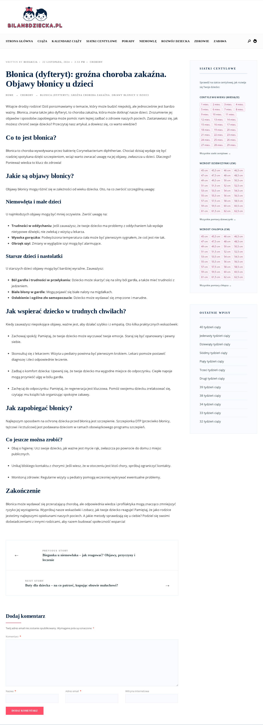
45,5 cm (216, 170)
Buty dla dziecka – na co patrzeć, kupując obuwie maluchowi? (71, 583)
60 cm (227, 205)
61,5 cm (216, 211)
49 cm (204, 180)
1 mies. (205, 104)
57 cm (204, 200)
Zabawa (220, 41)
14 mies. (231, 119)
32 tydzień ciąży (210, 421)
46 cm (227, 170)
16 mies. (218, 124)
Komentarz (13, 636)
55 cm (204, 195)
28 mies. (218, 145)
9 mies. (205, 114)
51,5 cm (216, 185)
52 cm (227, 185)
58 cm (227, 200)
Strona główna (19, 41)
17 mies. (231, 124)
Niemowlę (148, 41)
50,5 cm (238, 180)
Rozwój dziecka (175, 41)
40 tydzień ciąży (210, 327)
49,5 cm (216, 180)
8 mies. (240, 109)
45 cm (204, 170)
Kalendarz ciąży (67, 41)
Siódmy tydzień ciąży (213, 353)
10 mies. (217, 114)
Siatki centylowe (101, 41)
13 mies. (218, 119)
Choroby (96, 62)
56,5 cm (238, 195)
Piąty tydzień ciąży (212, 361)
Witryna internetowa (137, 691)
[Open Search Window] (249, 41)
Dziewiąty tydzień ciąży (215, 344)
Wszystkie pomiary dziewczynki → (218, 219)
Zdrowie (201, 41)
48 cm (227, 175)
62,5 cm (238, 211)
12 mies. (205, 119)
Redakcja (31, 62)
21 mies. (205, 134)
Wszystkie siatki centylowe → (215, 153)
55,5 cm (216, 195)
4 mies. (240, 104)
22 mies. (218, 134)
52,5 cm (238, 185)
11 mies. (230, 114)
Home (10, 95)
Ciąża (42, 41)
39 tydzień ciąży (210, 387)
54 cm (227, 190)
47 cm (204, 175)
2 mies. (216, 104)
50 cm (227, 180)
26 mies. (231, 139)
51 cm (204, 185)
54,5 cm (238, 190)
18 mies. (205, 129)
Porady (128, 41)
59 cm (204, 205)
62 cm (227, 211)
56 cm (227, 195)
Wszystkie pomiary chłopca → (215, 285)
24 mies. (205, 139)
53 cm (204, 190)
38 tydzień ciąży (210, 395)
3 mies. (228, 104)
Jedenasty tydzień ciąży (215, 336)
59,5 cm (216, 205)
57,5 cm (216, 200)
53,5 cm (216, 190)
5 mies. (205, 109)
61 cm (204, 211)
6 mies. (216, 109)
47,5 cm (216, 175)
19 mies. (218, 129)
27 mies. (205, 145)
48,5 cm (238, 175)
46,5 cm (238, 170)
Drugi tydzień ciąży (212, 378)
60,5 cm (238, 205)
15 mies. (205, 124)
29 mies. (231, 145)
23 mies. (231, 134)
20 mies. (231, 129)
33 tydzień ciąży (210, 413)
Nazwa (11, 691)
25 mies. (218, 139)
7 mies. (228, 109)
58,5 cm (238, 200)
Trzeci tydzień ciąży (212, 370)
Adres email (73, 691)
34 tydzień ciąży (210, 404)
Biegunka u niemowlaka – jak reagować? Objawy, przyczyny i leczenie (89, 555)
